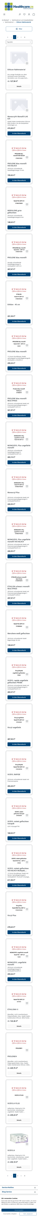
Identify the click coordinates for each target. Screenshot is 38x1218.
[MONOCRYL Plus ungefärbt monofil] (19, 433)
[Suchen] (19, 14)
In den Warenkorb (19, 133)
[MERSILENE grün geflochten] (19, 198)
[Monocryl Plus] (19, 480)
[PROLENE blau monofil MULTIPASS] (19, 386)
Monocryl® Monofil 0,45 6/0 (18, 117)
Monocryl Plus (13, 492)
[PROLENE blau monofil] (19, 245)
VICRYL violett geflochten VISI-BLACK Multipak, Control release (18, 869)
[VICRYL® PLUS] (19, 1091)
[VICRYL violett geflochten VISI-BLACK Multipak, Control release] (19, 856)
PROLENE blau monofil (17, 257)
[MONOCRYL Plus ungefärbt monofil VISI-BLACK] (19, 527)
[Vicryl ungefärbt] (19, 715)
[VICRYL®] (19, 1138)
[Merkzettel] (24, 14)
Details (19, 86)
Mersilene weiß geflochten (19, 633)
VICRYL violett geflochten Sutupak (18, 822)
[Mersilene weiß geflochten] (19, 621)
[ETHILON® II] (19, 997)
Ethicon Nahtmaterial (16, 69)
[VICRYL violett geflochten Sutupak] (19, 809)
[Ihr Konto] (29, 14)
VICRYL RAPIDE (14, 774)
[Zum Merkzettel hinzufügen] (27, 63)
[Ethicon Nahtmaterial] (19, 57)
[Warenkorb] (33, 14)
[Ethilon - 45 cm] (19, 292)
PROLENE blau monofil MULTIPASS (17, 399)
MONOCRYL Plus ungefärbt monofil (19, 446)
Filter (20, 29)
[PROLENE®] (19, 1044)
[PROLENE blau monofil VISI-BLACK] (19, 151)
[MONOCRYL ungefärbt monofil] (19, 950)
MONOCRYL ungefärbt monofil (17, 963)
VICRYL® (11, 1150)
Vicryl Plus (12, 915)
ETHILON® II (13, 1009)
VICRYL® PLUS (14, 1103)
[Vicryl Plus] (19, 903)
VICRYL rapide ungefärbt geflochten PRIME (18, 681)
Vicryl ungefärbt (14, 727)
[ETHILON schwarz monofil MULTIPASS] (19, 574)
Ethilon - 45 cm (14, 304)
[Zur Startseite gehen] (19, 6)
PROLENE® (12, 1056)
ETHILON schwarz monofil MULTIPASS (19, 587)
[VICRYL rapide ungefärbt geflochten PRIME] (19, 668)
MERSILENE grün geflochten (15, 211)
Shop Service (7, 1192)
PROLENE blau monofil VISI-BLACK (17, 164)
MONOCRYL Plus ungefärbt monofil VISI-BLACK (19, 540)
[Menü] (4, 14)
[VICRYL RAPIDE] (19, 762)
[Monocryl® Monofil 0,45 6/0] (19, 104)
